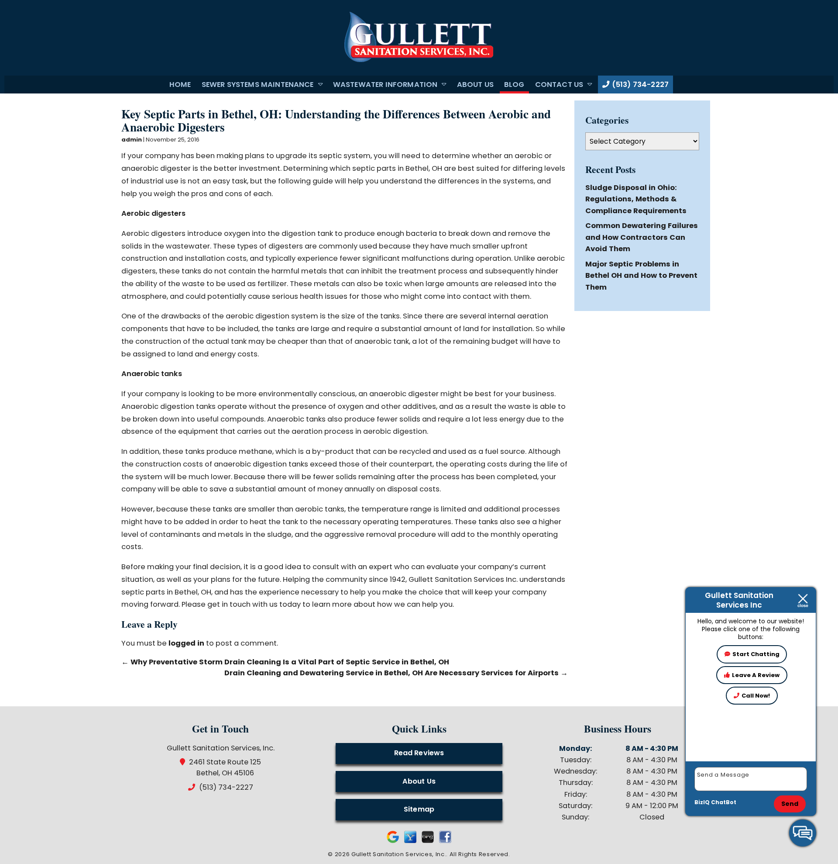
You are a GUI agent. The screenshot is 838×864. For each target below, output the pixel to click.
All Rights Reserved (479, 854)
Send (790, 803)
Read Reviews (419, 753)
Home (180, 84)
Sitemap (419, 809)
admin (131, 139)
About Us (475, 84)
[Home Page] (419, 37)
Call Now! (756, 695)
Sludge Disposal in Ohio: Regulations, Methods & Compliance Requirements (636, 199)
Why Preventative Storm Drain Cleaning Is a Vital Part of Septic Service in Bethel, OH (285, 662)
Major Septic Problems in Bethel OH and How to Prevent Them (641, 275)
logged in (186, 643)
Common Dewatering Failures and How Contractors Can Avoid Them (641, 237)
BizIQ (702, 802)
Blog (514, 84)
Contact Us (559, 84)
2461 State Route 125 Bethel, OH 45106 (225, 767)
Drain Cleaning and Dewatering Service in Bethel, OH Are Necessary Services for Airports (396, 673)
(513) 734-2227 (639, 84)
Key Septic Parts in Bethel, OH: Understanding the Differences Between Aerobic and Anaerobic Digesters (336, 120)
